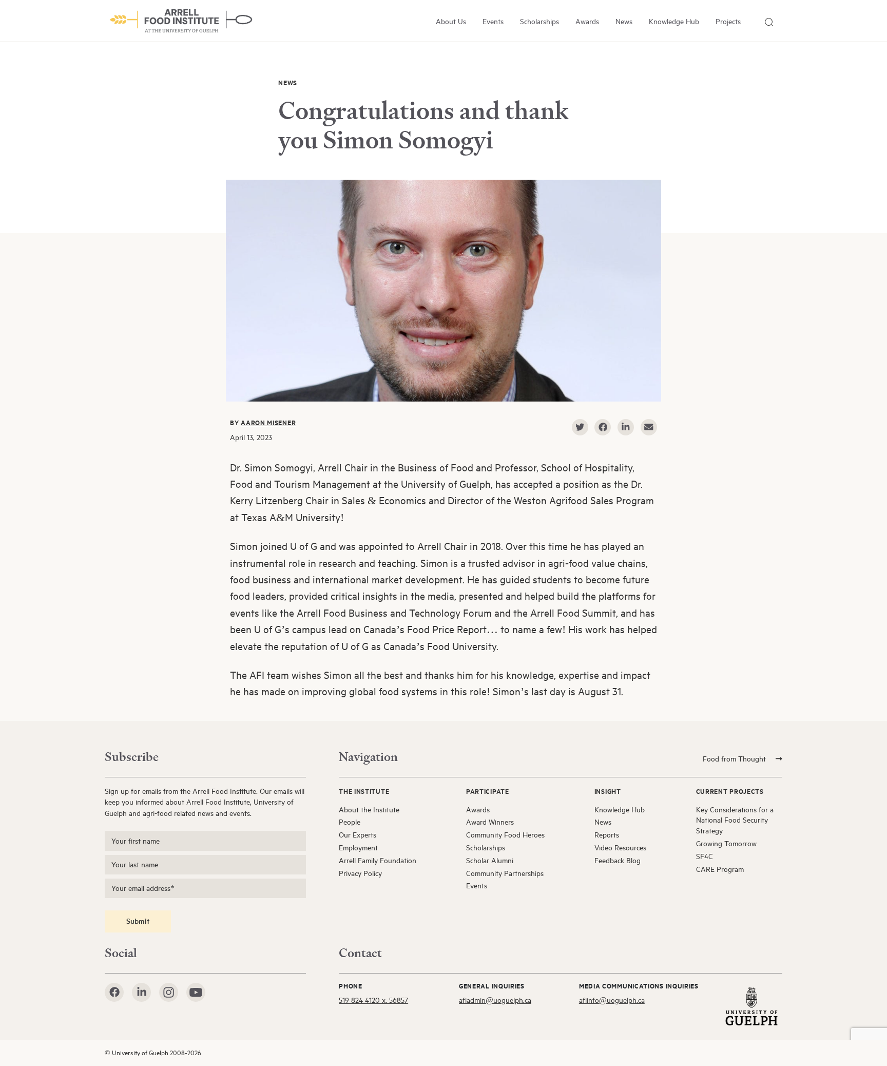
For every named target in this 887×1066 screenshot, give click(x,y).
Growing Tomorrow (726, 843)
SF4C (704, 856)
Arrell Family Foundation (377, 860)
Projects (728, 21)
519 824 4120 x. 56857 (373, 1000)
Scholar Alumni (489, 860)
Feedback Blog (617, 860)
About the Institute (369, 809)
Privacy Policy (360, 873)
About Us (451, 21)
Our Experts (357, 835)
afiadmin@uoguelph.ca (495, 1000)
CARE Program (720, 869)
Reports (606, 835)
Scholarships (539, 21)
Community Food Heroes (505, 835)
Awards (587, 21)
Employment (358, 847)
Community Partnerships (505, 873)
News (623, 21)
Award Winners (490, 822)
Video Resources (620, 847)
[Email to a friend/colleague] (649, 427)
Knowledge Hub (674, 21)
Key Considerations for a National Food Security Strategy (735, 820)
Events (493, 21)
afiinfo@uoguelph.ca (612, 1000)
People (349, 822)
